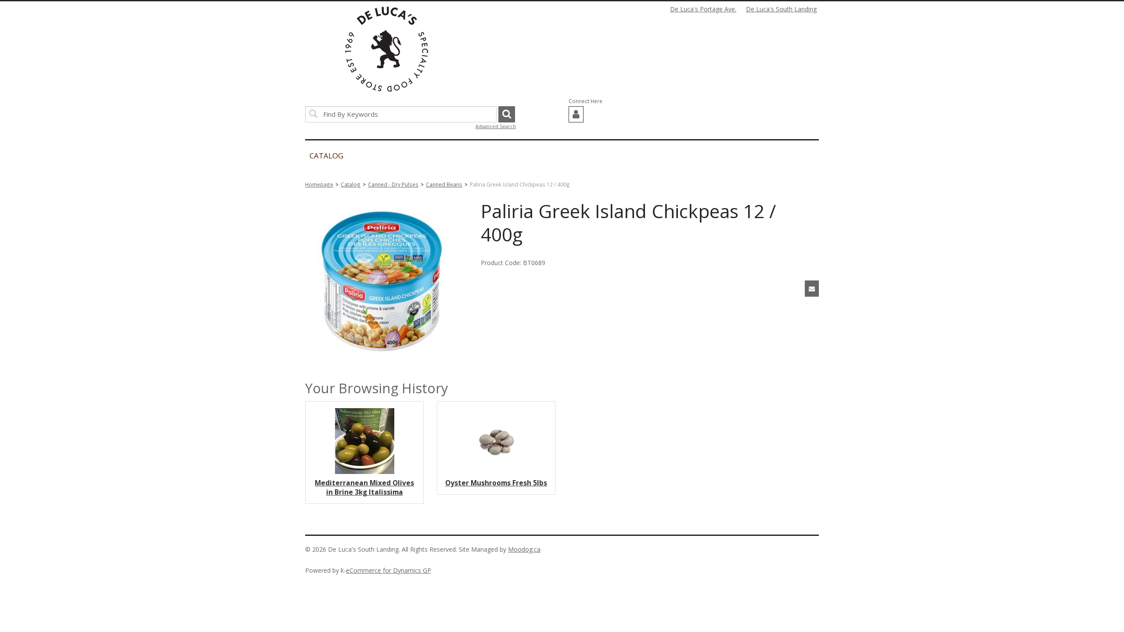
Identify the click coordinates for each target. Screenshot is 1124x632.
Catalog (350, 184)
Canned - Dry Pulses (393, 184)
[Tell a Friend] (812, 288)
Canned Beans (444, 184)
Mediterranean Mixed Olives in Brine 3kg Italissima (364, 487)
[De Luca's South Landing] (386, 49)
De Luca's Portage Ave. (703, 9)
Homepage (319, 184)
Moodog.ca (524, 549)
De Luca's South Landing (781, 9)
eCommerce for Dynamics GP (388, 570)
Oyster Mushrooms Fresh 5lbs (496, 483)
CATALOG (326, 156)
